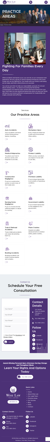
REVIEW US (13, 402)
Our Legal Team (33, 396)
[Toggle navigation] (46, 2)
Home (30, 392)
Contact (30, 406)
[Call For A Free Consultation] (30, 2)
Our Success (32, 400)
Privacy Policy (8, 337)
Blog (29, 402)
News (29, 404)
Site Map (24, 440)
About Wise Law (33, 394)
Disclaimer (18, 335)
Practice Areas (32, 398)
